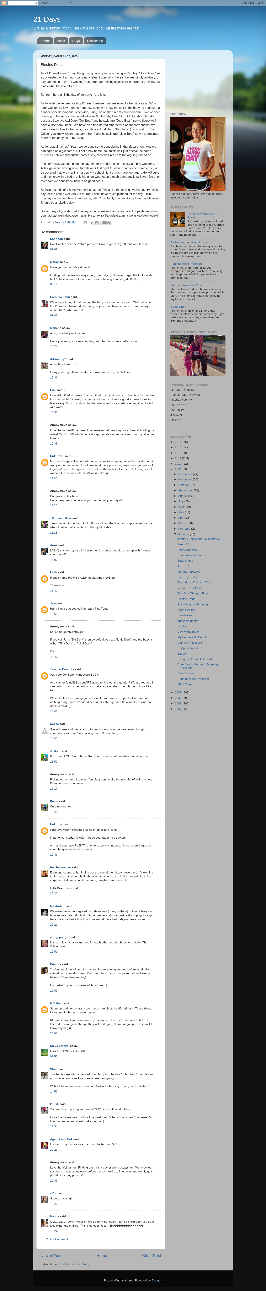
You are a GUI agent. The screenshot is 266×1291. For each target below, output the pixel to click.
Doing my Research (190, 642)
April (181, 517)
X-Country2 (58, 359)
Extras (181, 653)
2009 (178, 469)
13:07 (54, 559)
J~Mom (55, 751)
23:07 (54, 1033)
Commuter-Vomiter (189, 555)
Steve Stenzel (59, 1045)
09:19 (54, 284)
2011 (178, 458)
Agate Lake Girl (61, 1139)
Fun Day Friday (187, 577)
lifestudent (57, 906)
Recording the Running (192, 604)
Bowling (182, 626)
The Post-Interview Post (186, 285)
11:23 (53, 505)
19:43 (54, 854)
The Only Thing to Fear (192, 593)
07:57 (54, 1056)
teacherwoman (60, 867)
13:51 (54, 614)
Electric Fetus (186, 598)
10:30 (54, 377)
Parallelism (184, 615)
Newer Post (51, 1255)
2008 (178, 692)
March (182, 523)
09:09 (54, 249)
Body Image (185, 560)
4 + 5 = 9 (183, 566)
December (185, 474)
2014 (178, 441)
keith (53, 572)
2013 (178, 447)
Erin (53, 390)
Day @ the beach (188, 631)
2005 (178, 708)
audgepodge (59, 937)
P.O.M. (54, 1104)
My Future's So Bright (191, 637)
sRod (54, 1193)
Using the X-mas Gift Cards (195, 659)
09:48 (54, 315)
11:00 (53, 478)
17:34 (54, 1126)
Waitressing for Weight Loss (188, 242)
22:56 (54, 990)
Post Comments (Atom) (74, 1264)
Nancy (54, 1216)
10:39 (54, 443)
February (184, 528)
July (181, 501)
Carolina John (60, 297)
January (184, 534)
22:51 (54, 951)
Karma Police (186, 609)
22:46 (54, 1180)
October (184, 484)
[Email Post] (85, 222)
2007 (178, 697)
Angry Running (187, 549)
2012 (178, 452)
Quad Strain (178, 306)
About (61, 41)
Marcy (54, 261)
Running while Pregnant (186, 263)
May (181, 512)
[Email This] (93, 223)
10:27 (54, 346)
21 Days (47, 19)
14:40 (54, 656)
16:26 (54, 1203)
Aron (53, 545)
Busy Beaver (185, 673)
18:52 (54, 761)
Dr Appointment (187, 648)
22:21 (54, 924)
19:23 (54, 811)
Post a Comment (57, 1239)
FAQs (76, 41)
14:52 (54, 1091)
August (183, 495)
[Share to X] (101, 223)
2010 (178, 463)
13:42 (54, 590)
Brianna (55, 964)
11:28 (53, 532)
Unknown (57, 456)
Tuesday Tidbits (187, 620)
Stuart (54, 1069)
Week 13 (183, 544)
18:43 (54, 738)
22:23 (54, 1149)
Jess (54, 603)
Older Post (151, 1255)
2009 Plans (184, 684)
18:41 (54, 711)
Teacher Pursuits (62, 669)
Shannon (56, 238)
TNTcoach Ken (60, 518)
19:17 (54, 788)
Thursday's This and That (194, 582)
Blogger (156, 1280)
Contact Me (95, 41)
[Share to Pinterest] (108, 223)
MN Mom (56, 1003)
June (182, 506)
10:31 (54, 412)
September (186, 490)
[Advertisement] (196, 79)
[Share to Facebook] (104, 223)
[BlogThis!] (97, 223)
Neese (54, 723)
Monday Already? (188, 571)
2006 (178, 703)
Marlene (55, 327)
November (185, 479)
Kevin (54, 801)
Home (45, 41)
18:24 (54, 1231)
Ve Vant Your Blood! (190, 588)
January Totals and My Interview (198, 538)
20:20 (54, 893)
